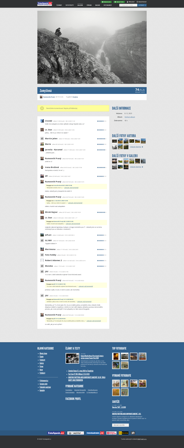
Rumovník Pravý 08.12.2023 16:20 (63, 221)
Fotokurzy (108, 5)
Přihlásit (132, 2)
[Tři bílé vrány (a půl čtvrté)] (114, 141)
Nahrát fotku (120, 2)
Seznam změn (43, 384)
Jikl (46, 271)
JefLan (48, 235)
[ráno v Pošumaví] (131, 161)
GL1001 (48, 240)
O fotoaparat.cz (44, 380)
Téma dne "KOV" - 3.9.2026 (119, 407)
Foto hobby (50, 255)
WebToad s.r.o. (142, 439)
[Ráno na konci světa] (126, 146)
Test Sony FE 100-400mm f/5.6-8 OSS (79, 374)
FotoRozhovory (93, 390)
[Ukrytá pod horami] (137, 141)
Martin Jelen (51, 138)
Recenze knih (80, 392)
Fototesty (70, 5)
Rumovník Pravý (49, 97)
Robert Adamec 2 (53, 260)
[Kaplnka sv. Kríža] (114, 161)
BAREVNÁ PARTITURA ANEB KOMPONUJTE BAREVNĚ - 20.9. (126, 414)
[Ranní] (143, 161)
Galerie (80, 5)
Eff (46, 176)
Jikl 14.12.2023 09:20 (59, 318)
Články (59, 5)
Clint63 (48, 121)
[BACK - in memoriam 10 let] (120, 146)
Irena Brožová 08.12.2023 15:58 (63, 185)
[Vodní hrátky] (131, 141)
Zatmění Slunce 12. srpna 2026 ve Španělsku (80, 371)
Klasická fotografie (80, 390)
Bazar (97, 5)
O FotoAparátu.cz (92, 392)
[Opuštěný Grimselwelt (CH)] (143, 141)
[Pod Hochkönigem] (126, 141)
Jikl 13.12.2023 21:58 (59, 284)
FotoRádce (68, 390)
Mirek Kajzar (51, 212)
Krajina (75, 97)
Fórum (89, 5)
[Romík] (114, 146)
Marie (48, 144)
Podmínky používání (45, 387)
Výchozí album (130, 117)
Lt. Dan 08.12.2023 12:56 (61, 200)
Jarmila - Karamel (53, 150)
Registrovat (142, 2)
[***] (126, 161)
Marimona (50, 249)
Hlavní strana (43, 353)
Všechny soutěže (119, 425)
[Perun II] (114, 166)
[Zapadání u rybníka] (126, 166)
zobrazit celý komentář (71, 188)
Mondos (49, 266)
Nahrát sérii (107, 2)
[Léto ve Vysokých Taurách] (120, 141)
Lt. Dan (48, 130)
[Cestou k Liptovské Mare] (120, 161)
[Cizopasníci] (137, 161)
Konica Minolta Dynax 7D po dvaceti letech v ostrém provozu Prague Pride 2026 (92, 357)
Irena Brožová (52, 167)
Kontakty (42, 390)
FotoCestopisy (69, 392)
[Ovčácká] (120, 166)
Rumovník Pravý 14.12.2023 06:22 (63, 299)
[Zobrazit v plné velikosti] (92, 47)
